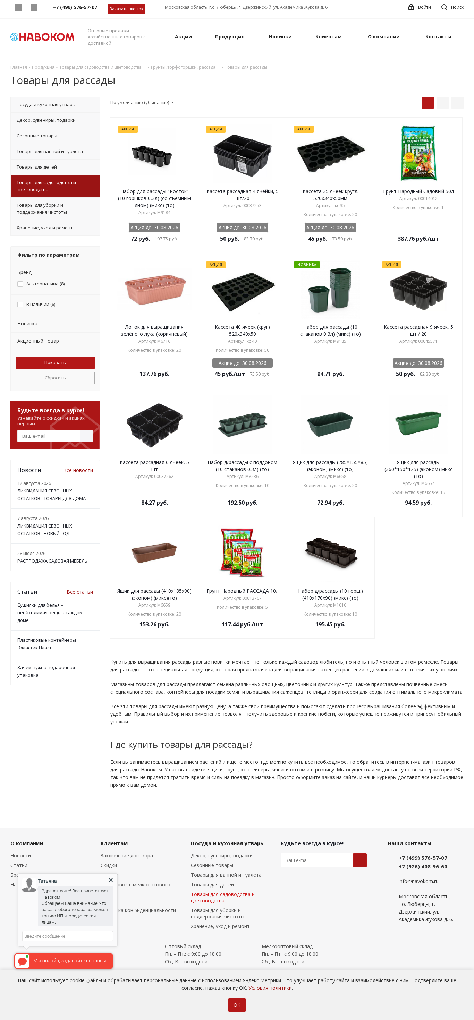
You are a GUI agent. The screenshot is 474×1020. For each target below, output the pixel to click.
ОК (237, 1005)
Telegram (34, 7)
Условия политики (270, 988)
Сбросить (55, 378)
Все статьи (80, 592)
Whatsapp (18, 7)
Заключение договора (127, 855)
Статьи (18, 865)
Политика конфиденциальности (138, 910)
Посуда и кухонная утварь (227, 843)
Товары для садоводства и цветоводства (223, 897)
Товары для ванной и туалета (226, 875)
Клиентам (114, 843)
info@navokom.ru (419, 881)
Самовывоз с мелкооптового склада (135, 887)
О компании (26, 843)
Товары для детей (212, 884)
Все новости (78, 470)
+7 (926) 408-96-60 (423, 866)
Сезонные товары (212, 865)
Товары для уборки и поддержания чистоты (217, 913)
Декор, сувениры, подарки (222, 855)
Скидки (109, 865)
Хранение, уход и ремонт (220, 926)
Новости (20, 855)
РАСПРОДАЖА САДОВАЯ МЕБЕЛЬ (52, 561)
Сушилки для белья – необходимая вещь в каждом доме (50, 612)
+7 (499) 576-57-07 (423, 857)
